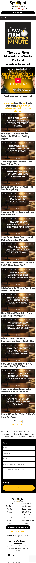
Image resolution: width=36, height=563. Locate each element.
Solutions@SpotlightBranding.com (18, 536)
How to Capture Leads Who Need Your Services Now (16, 390)
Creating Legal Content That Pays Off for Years (16, 163)
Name (5, 443)
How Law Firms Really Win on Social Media (17, 213)
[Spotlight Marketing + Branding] (18, 6)
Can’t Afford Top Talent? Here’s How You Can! (18, 416)
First (12, 424)
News (9, 521)
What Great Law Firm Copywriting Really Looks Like (17, 340)
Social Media (26, 509)
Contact (9, 512)
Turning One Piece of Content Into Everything (17, 188)
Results (9, 509)
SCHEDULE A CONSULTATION (18, 527)
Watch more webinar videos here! (18, 96)
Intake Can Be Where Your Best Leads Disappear (18, 289)
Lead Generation (26, 506)
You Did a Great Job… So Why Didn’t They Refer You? (17, 264)
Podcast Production (26, 521)
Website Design (26, 503)
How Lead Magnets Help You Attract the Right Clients (16, 365)
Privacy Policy (9, 515)
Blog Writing (26, 512)
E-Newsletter (26, 515)
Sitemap (26, 524)
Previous (19, 421)
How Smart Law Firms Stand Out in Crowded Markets (17, 239)
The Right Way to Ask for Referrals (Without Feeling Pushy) (15, 136)
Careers (9, 524)
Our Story (9, 503)
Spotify (18, 103)
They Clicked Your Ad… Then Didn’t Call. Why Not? (16, 314)
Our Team (9, 506)
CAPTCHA (6, 483)
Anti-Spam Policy (9, 518)
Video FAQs (26, 518)
